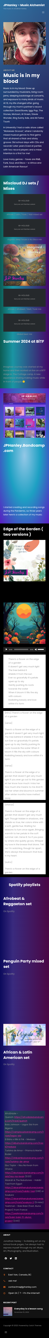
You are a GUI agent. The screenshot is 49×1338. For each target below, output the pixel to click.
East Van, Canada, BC (19, 1274)
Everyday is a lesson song (28, 1308)
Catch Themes (35, 1325)
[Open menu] (43, 12)
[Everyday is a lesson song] (7, 1312)
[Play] (6, 649)
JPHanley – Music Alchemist (24, 5)
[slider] (41, 649)
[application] (24, 649)
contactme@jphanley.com (22, 1286)
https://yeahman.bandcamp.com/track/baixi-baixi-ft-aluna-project (24, 1217)
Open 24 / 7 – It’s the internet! (24, 1293)
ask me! (12, 1280)
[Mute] (36, 649)
